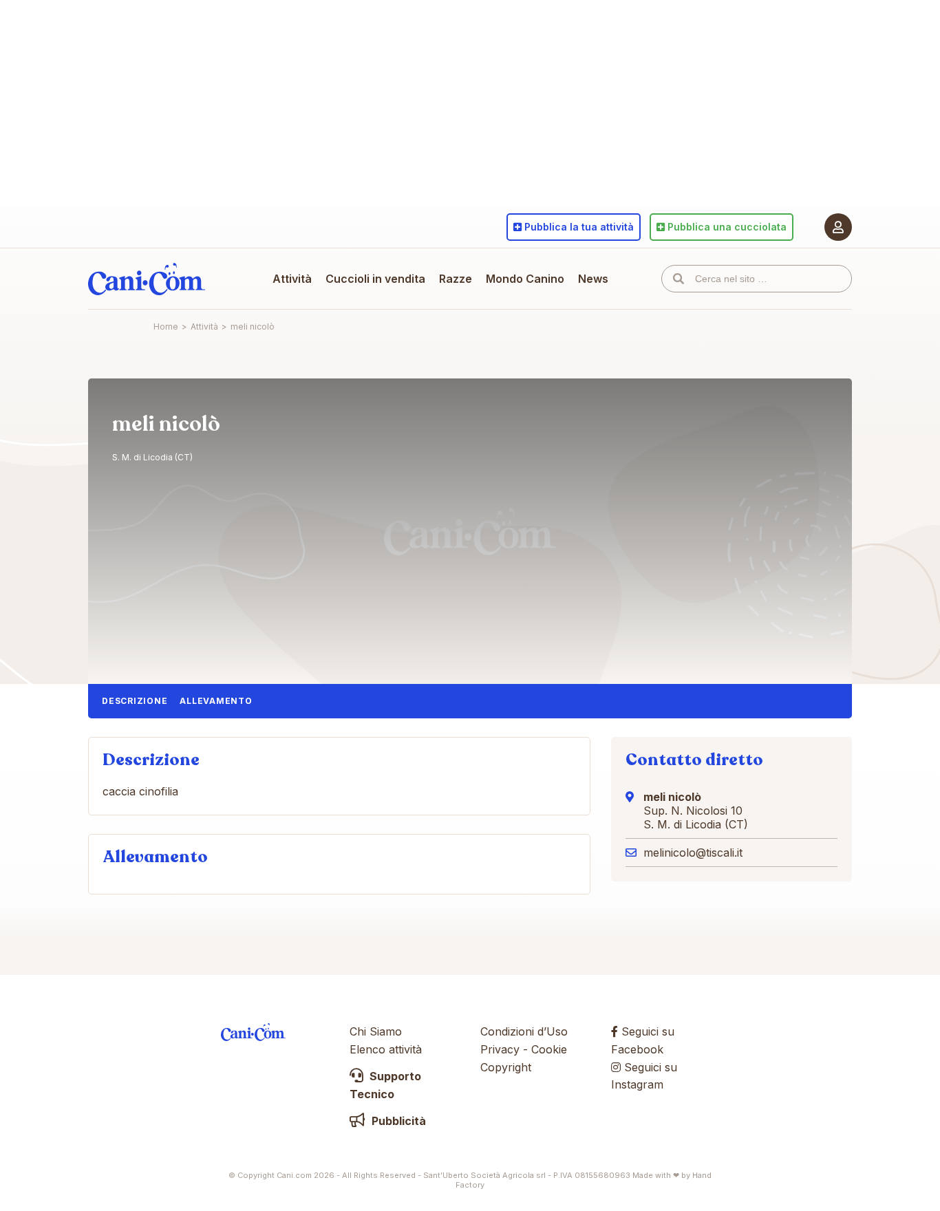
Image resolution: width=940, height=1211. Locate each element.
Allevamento (216, 701)
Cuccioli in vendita (375, 279)
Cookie (549, 1049)
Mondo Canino (525, 279)
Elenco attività (386, 1049)
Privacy (500, 1049)
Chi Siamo (376, 1031)
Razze (455, 279)
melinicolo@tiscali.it (693, 852)
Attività (292, 279)
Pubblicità (397, 1121)
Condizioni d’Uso (524, 1031)
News (593, 279)
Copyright (505, 1067)
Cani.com (146, 278)
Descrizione (134, 701)
